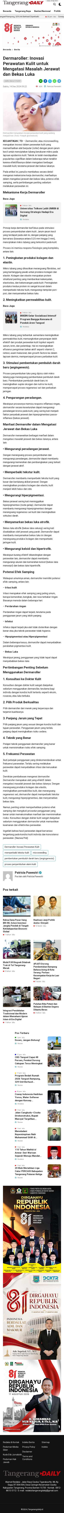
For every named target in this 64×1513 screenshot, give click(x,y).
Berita (17, 49)
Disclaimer (27, 1451)
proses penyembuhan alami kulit (20, 864)
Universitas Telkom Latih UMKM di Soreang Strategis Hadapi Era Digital (39, 212)
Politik (57, 11)
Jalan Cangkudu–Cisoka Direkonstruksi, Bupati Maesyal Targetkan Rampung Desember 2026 (28, 1116)
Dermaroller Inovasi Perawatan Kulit (22, 847)
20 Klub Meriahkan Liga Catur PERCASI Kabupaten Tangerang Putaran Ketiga (29, 1171)
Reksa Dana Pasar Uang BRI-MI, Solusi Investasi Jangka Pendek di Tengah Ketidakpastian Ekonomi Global (16, 926)
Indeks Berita (28, 1442)
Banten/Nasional (42, 11)
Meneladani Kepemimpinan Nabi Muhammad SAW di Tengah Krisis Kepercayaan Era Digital (27, 1134)
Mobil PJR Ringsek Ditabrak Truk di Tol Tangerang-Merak (16, 965)
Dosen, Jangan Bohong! (27, 1040)
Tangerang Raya (23, 11)
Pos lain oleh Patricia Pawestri (29, 876)
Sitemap (46, 1442)
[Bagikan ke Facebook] (45, 81)
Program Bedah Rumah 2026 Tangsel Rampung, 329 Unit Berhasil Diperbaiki (27, 1079)
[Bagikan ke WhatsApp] (54, 81)
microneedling (40, 852)
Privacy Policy (28, 1447)
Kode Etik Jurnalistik (12, 1454)
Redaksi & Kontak (11, 1442)
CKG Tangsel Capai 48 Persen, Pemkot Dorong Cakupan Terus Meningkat (28, 1060)
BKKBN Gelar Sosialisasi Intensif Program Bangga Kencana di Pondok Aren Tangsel (38, 319)
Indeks (45, 1447)
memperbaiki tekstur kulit (17, 852)
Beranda (7, 11)
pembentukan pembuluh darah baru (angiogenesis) (29, 858)
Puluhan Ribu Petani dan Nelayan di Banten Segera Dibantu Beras (46, 1007)
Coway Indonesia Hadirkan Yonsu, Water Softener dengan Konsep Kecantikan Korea (29, 1097)
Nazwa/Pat (21, 838)
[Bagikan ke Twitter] (50, 81)
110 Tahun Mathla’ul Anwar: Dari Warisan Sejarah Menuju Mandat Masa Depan (27, 1153)
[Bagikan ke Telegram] (59, 81)
